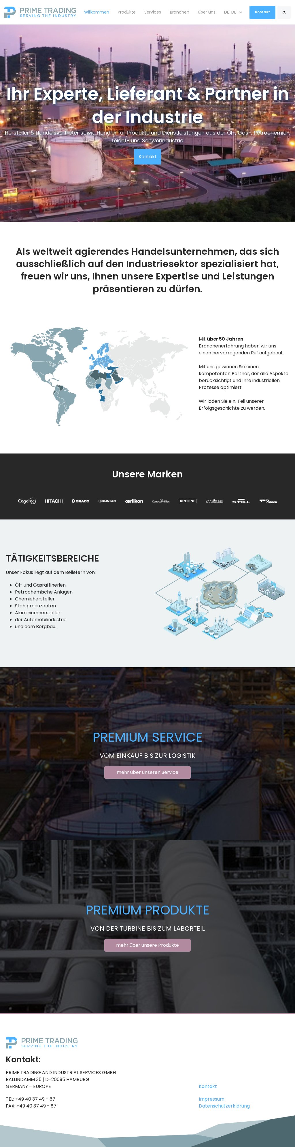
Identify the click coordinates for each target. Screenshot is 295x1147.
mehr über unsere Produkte (147, 945)
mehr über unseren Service (147, 772)
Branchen (179, 12)
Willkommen (96, 12)
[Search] (284, 12)
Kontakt (262, 12)
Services (152, 12)
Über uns (206, 12)
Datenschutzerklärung (224, 1106)
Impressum (211, 1099)
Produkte (127, 12)
